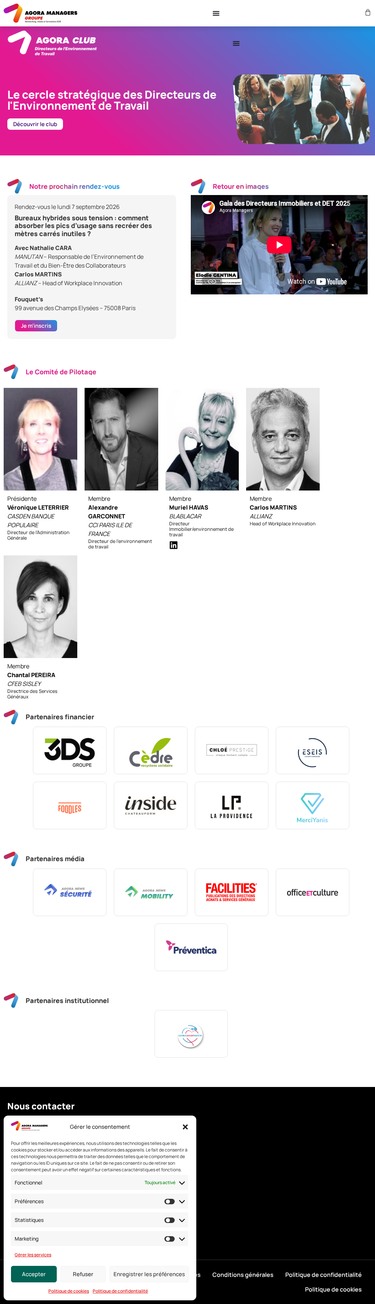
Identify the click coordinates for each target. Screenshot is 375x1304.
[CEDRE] (151, 750)
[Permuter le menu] (216, 13)
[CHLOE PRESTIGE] (231, 750)
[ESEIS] (312, 750)
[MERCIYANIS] (312, 805)
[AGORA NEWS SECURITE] (70, 892)
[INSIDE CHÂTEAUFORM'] (151, 805)
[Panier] (367, 12)
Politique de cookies (68, 1291)
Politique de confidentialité (120, 1291)
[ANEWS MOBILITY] (151, 892)
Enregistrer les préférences (149, 1274)
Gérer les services (33, 1255)
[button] (185, 1127)
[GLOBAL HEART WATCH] (191, 1034)
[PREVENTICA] (191, 947)
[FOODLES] (70, 805)
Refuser (83, 1274)
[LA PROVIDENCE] (231, 805)
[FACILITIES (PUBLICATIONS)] (231, 892)
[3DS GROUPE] (70, 750)
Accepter (34, 1274)
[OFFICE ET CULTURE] (312, 892)
